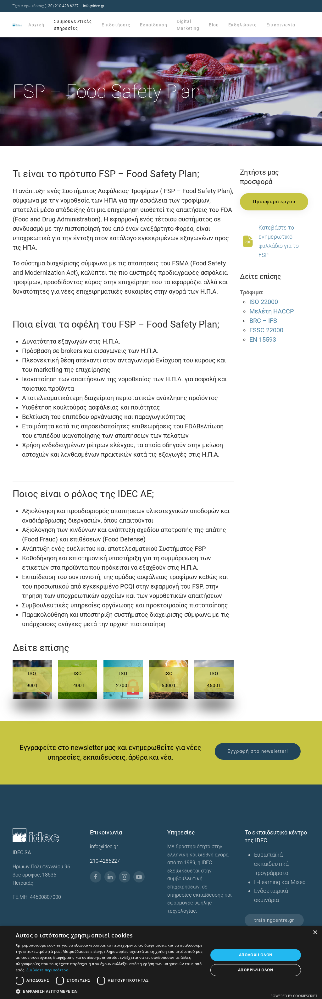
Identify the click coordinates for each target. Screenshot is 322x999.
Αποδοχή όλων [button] (256, 955)
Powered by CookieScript (293, 995)
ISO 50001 (169, 679)
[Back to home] (18, 24)
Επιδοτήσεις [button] (116, 24)
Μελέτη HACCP (271, 311)
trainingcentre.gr (274, 920)
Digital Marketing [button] (188, 25)
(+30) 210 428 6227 (62, 6)
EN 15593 (262, 339)
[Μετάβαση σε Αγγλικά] (304, 24)
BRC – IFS (263, 320)
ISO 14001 (77, 679)
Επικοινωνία (280, 24)
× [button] (315, 932)
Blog (214, 24)
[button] (109, 991)
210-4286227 (105, 861)
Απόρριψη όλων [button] (255, 970)
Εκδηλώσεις (242, 24)
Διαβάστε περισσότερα (47, 970)
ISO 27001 (123, 679)
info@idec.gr (93, 6)
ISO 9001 (32, 679)
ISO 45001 (214, 679)
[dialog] (161, 962)
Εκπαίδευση (153, 24)
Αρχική (36, 24)
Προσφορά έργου (274, 201)
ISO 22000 (263, 302)
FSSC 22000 (266, 330)
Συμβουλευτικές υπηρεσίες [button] (73, 25)
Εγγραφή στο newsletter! (257, 751)
